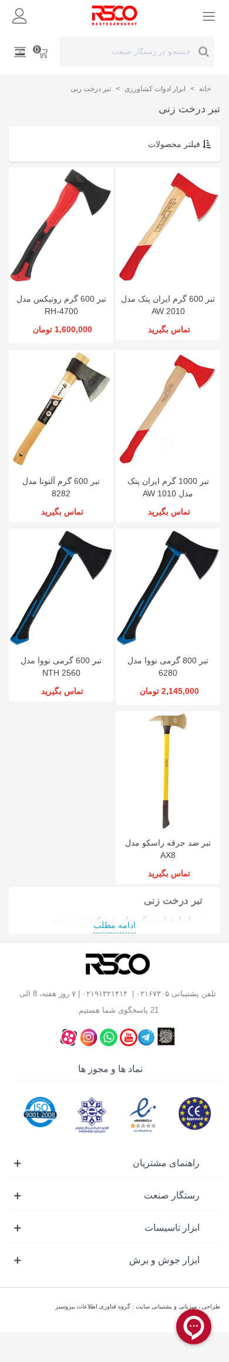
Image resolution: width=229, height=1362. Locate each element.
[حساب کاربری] (20, 15)
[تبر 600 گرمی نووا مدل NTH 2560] (61, 588)
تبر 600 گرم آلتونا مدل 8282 (61, 487)
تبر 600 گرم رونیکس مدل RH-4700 (61, 305)
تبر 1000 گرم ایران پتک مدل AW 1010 (168, 487)
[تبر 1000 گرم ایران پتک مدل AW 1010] (168, 409)
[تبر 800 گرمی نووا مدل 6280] (168, 588)
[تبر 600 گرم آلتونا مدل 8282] (61, 409)
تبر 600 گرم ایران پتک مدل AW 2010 (168, 305)
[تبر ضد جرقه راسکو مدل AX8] (168, 771)
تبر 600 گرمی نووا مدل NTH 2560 (61, 666)
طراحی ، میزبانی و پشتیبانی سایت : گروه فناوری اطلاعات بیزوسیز (137, 1306)
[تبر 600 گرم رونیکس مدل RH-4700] (61, 227)
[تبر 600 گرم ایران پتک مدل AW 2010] (168, 227)
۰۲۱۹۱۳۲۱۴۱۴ (105, 993)
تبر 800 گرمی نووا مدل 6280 (167, 666)
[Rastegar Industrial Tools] (114, 15)
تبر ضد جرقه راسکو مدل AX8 (168, 849)
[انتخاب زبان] (20, 52)
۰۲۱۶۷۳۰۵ (152, 993)
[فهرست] (209, 15)
